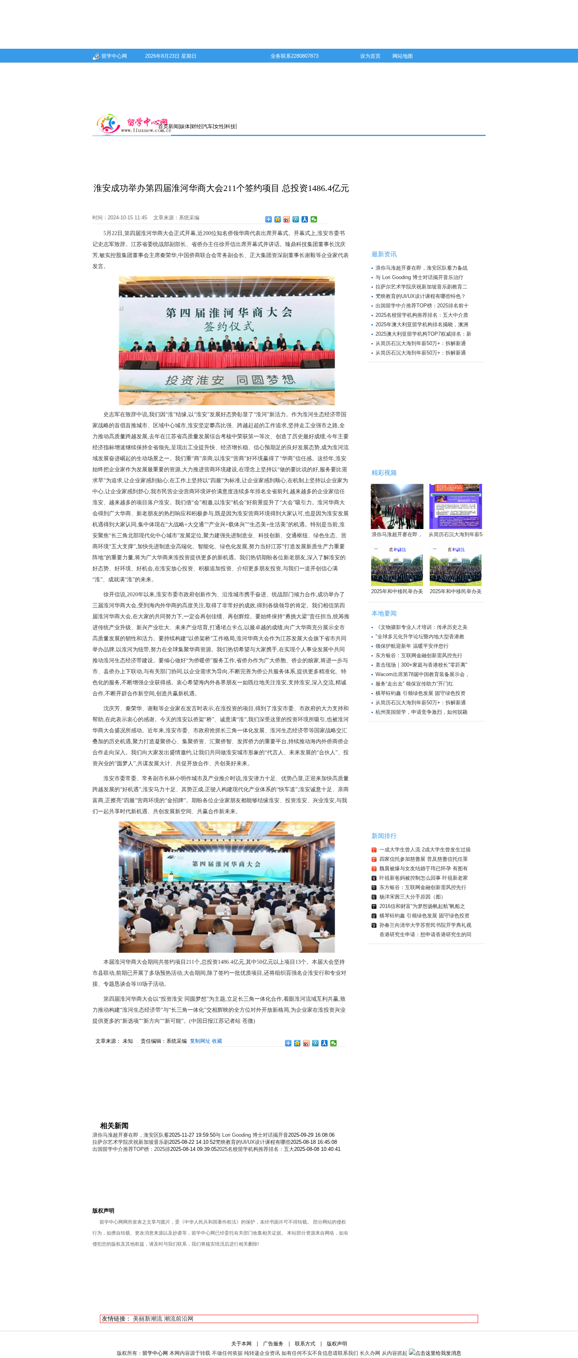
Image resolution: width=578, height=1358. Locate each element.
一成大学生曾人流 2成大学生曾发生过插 (425, 850)
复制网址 (200, 1041)
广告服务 (273, 1344)
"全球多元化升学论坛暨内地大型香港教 (420, 636)
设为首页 (370, 56)
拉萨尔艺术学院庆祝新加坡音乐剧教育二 (422, 287)
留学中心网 (114, 56)
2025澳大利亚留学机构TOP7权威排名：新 (423, 334)
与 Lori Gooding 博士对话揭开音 (251, 1135)
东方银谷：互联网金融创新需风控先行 (419, 655)
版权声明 (337, 1344)
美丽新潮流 (147, 1318)
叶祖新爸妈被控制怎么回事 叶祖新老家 (423, 878)
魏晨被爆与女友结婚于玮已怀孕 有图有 (423, 868)
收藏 (217, 1041)
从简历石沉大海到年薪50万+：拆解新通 (421, 343)
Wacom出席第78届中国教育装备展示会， (423, 674)
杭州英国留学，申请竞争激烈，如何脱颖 (422, 712)
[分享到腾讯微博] (296, 219)
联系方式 (305, 1344)
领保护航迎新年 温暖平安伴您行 (412, 646)
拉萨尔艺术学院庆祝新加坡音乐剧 (130, 1142)
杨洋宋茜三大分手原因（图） (412, 897)
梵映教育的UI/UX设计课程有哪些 (253, 1142)
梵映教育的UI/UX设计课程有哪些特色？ (421, 296)
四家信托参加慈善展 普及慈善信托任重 (423, 859)
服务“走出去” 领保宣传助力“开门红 (414, 684)
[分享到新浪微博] (286, 219)
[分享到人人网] (305, 219)
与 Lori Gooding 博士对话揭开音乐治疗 (420, 277)
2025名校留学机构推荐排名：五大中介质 (422, 315)
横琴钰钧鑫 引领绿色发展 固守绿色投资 (421, 693)
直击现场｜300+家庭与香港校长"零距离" (422, 665)
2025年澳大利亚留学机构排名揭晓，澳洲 (422, 324)
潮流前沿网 (178, 1318)
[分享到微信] (314, 219)
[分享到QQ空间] (277, 219)
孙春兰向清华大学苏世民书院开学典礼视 (425, 925)
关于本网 (241, 1344)
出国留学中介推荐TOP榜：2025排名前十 (422, 306)
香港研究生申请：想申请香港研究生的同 (425, 934)
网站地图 (402, 56)
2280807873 (304, 56)
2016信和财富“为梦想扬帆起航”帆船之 (422, 906)
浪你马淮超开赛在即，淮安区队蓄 (130, 1135)
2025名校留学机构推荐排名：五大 (255, 1149)
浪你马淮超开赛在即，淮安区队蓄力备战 (422, 268)
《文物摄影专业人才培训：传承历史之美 (422, 627)
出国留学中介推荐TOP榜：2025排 (131, 1149)
